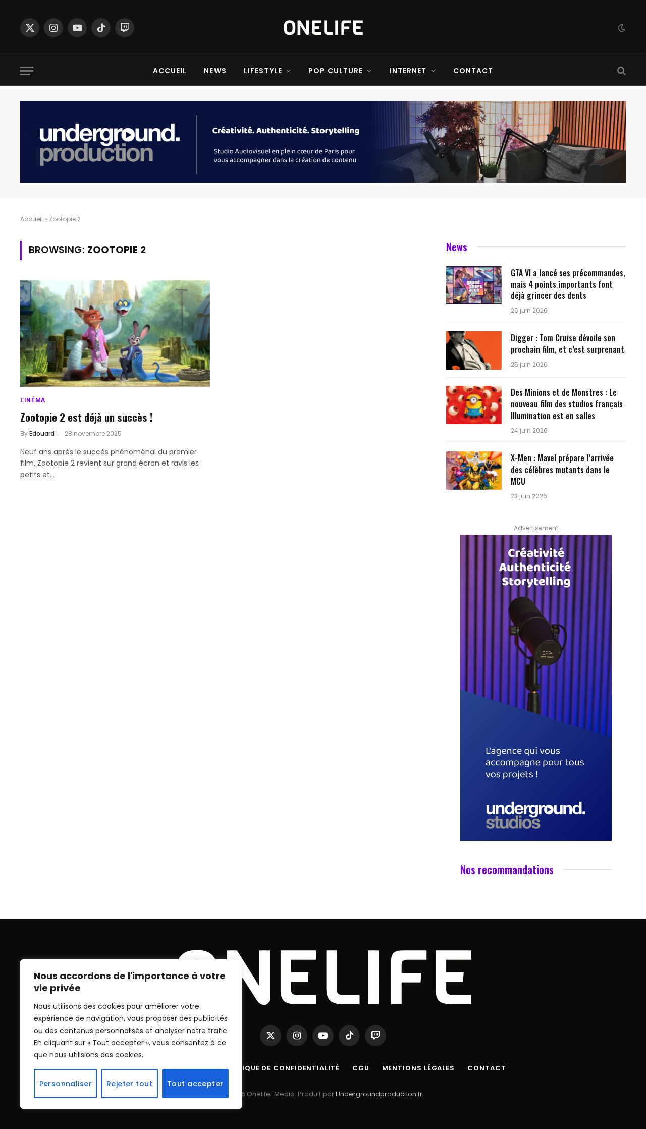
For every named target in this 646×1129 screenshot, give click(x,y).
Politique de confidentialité (280, 1068)
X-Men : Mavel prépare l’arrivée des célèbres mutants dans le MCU (562, 469)
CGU (360, 1068)
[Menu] (26, 71)
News (215, 71)
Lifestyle (263, 71)
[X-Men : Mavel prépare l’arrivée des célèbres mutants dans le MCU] (474, 470)
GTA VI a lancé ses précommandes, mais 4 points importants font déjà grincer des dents (568, 284)
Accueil (170, 71)
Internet (408, 71)
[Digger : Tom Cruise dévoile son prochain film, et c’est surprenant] (474, 350)
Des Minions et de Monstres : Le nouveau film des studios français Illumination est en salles (567, 404)
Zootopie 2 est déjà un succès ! (86, 417)
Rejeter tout (129, 1084)
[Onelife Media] (323, 27)
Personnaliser (65, 1084)
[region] (131, 1034)
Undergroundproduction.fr (379, 1094)
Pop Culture (335, 71)
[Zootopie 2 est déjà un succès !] (115, 333)
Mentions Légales (418, 1068)
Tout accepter (195, 1084)
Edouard (42, 433)
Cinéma (32, 400)
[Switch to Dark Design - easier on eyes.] (621, 28)
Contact (473, 71)
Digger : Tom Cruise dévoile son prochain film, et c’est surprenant (567, 343)
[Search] (620, 71)
